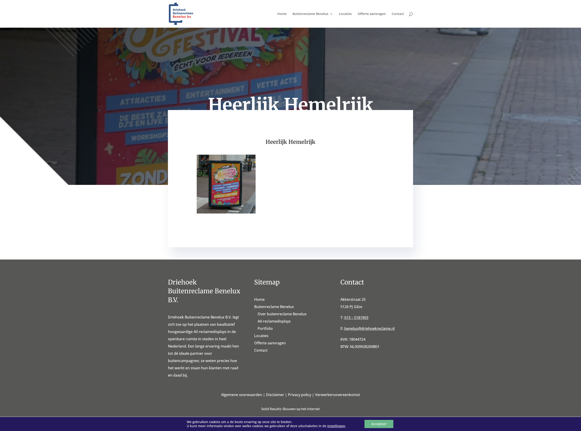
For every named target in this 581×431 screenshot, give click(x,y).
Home (282, 14)
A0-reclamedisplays (274, 321)
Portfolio (265, 328)
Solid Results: (271, 409)
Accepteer (379, 424)
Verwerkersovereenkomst (337, 394)
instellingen (336, 426)
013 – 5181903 (356, 317)
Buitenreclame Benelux (310, 14)
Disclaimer (275, 394)
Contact (398, 14)
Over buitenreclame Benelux (282, 313)
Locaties (345, 14)
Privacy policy (299, 394)
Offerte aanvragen (372, 14)
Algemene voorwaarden (241, 394)
